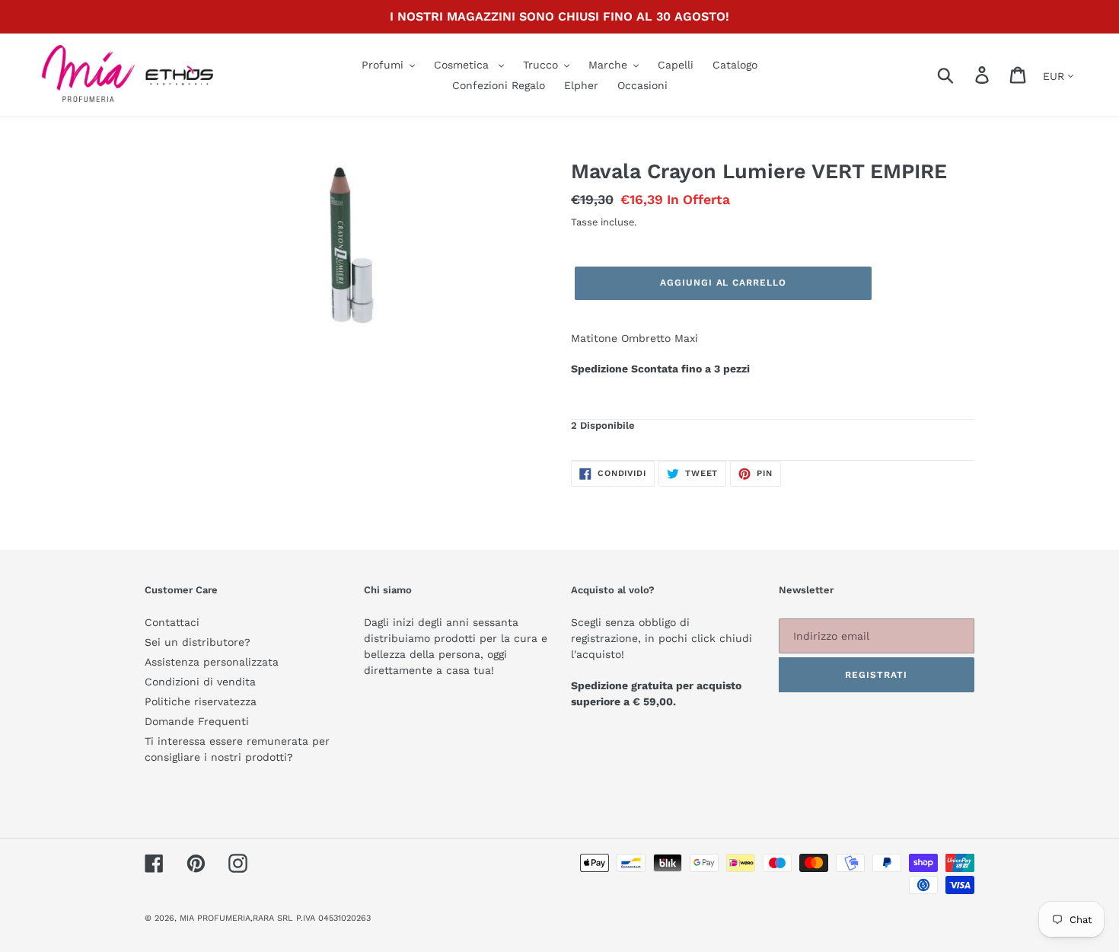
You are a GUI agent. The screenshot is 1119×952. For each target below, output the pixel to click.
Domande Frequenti (197, 721)
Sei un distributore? (197, 642)
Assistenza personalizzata (212, 662)
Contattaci (172, 622)
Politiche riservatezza (201, 701)
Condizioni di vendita (200, 682)
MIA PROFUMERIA (215, 918)
